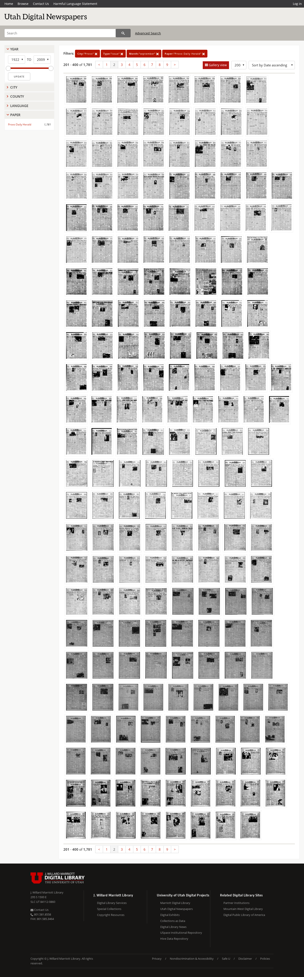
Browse (23, 4)
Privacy (157, 959)
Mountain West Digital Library (243, 909)
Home (8, 4)
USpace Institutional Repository (181, 933)
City (13, 87)
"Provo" (86, 53)
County (17, 96)
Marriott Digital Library (175, 903)
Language (19, 105)
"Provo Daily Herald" (183, 53)
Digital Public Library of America (244, 915)
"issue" (112, 53)
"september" (142, 53)
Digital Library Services (112, 903)
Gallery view (217, 65)
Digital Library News (173, 927)
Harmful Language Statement (75, 4)
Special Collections (109, 909)
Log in (297, 4)
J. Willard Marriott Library (46, 892)
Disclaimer (245, 959)
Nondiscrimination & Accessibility (192, 959)
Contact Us (41, 4)
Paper (15, 115)
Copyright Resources (110, 915)
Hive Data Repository (174, 939)
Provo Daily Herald (19, 124)
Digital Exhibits (170, 915)
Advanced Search (148, 33)
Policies (265, 959)
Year (14, 49)
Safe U (226, 959)
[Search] (123, 33)
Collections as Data (172, 921)
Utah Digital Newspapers (176, 909)
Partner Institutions (236, 903)
